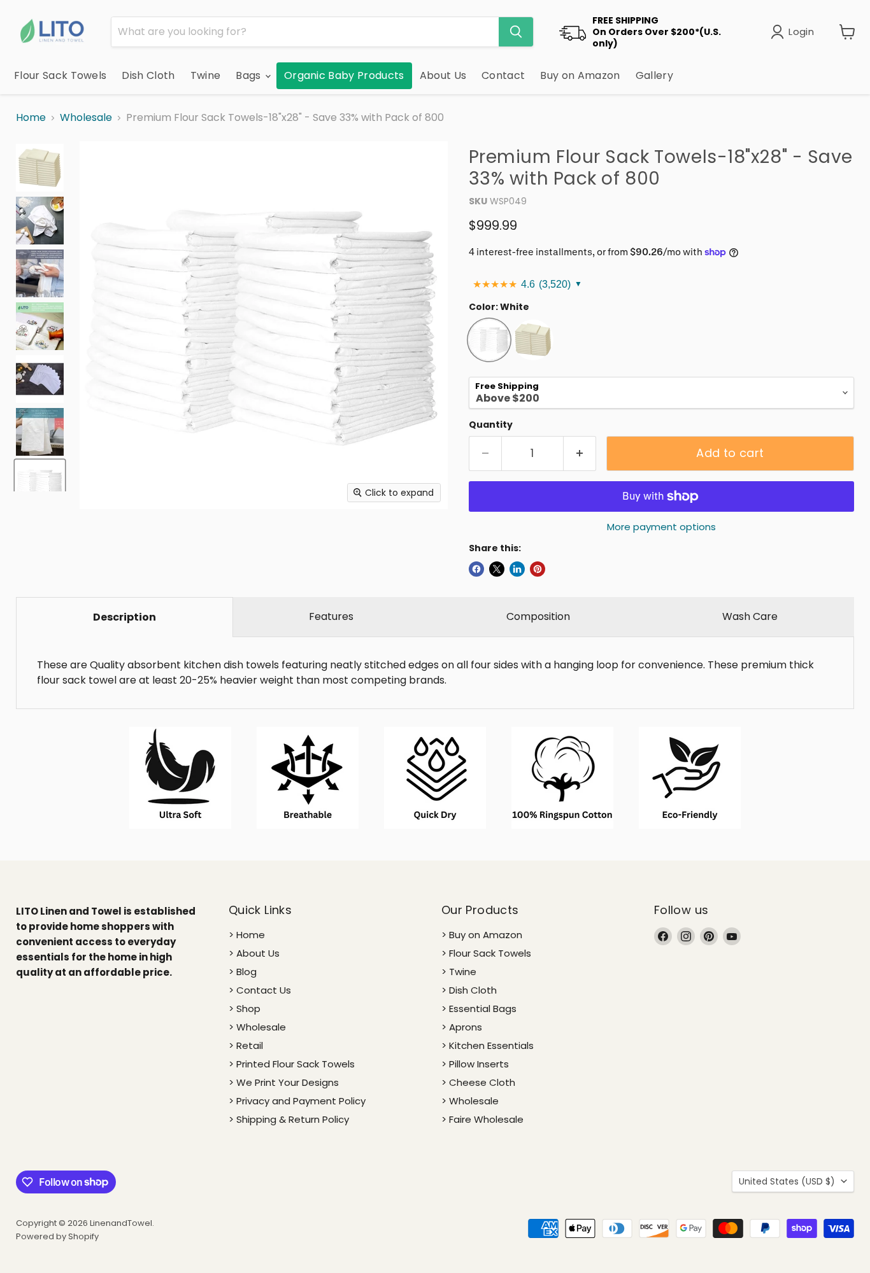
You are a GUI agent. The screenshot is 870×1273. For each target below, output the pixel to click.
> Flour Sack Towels (486, 953)
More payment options (661, 526)
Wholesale (86, 117)
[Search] (516, 31)
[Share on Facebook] (476, 569)
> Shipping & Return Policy (289, 1119)
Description (124, 617)
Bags (250, 75)
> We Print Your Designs (284, 1082)
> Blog (243, 971)
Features (331, 616)
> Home (247, 934)
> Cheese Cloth (478, 1082)
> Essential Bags (479, 1008)
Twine (205, 75)
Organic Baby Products (344, 75)
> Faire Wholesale (482, 1119)
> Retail (246, 1045)
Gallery (654, 75)
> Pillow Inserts (475, 1064)
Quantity (491, 424)
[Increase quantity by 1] (580, 453)
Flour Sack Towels (60, 75)
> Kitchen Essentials (487, 1045)
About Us (443, 75)
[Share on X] (496, 569)
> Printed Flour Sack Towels (292, 1064)
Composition (538, 616)
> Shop (244, 1008)
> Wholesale (257, 1027)
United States (787, 1181)
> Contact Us (260, 990)
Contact (503, 75)
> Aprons (461, 1027)
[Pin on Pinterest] (537, 569)
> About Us (254, 953)
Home (31, 117)
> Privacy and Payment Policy (297, 1101)
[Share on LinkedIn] (517, 569)
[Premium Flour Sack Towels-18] (40, 168)
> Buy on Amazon (481, 934)
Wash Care (750, 616)
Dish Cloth (148, 75)
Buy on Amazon (580, 75)
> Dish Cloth (469, 990)
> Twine (458, 971)
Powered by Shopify (57, 1236)
